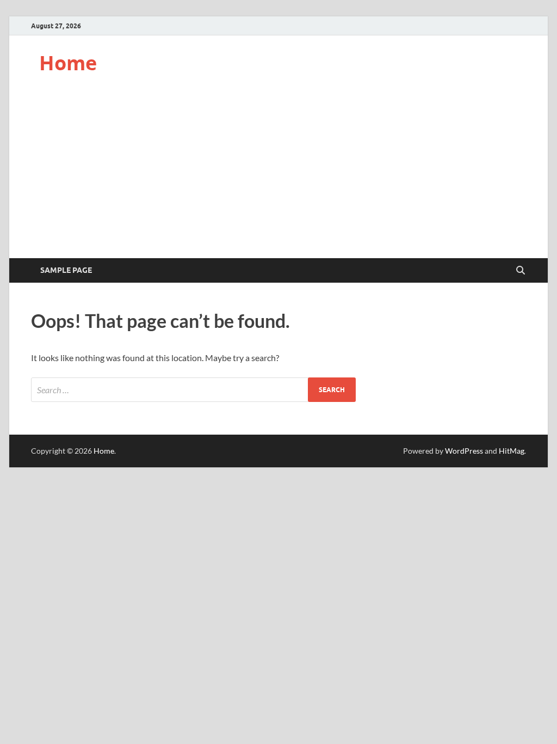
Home (68, 63)
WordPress (464, 450)
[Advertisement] (278, 176)
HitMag (511, 450)
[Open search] (520, 270)
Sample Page (66, 270)
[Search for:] (193, 389)
